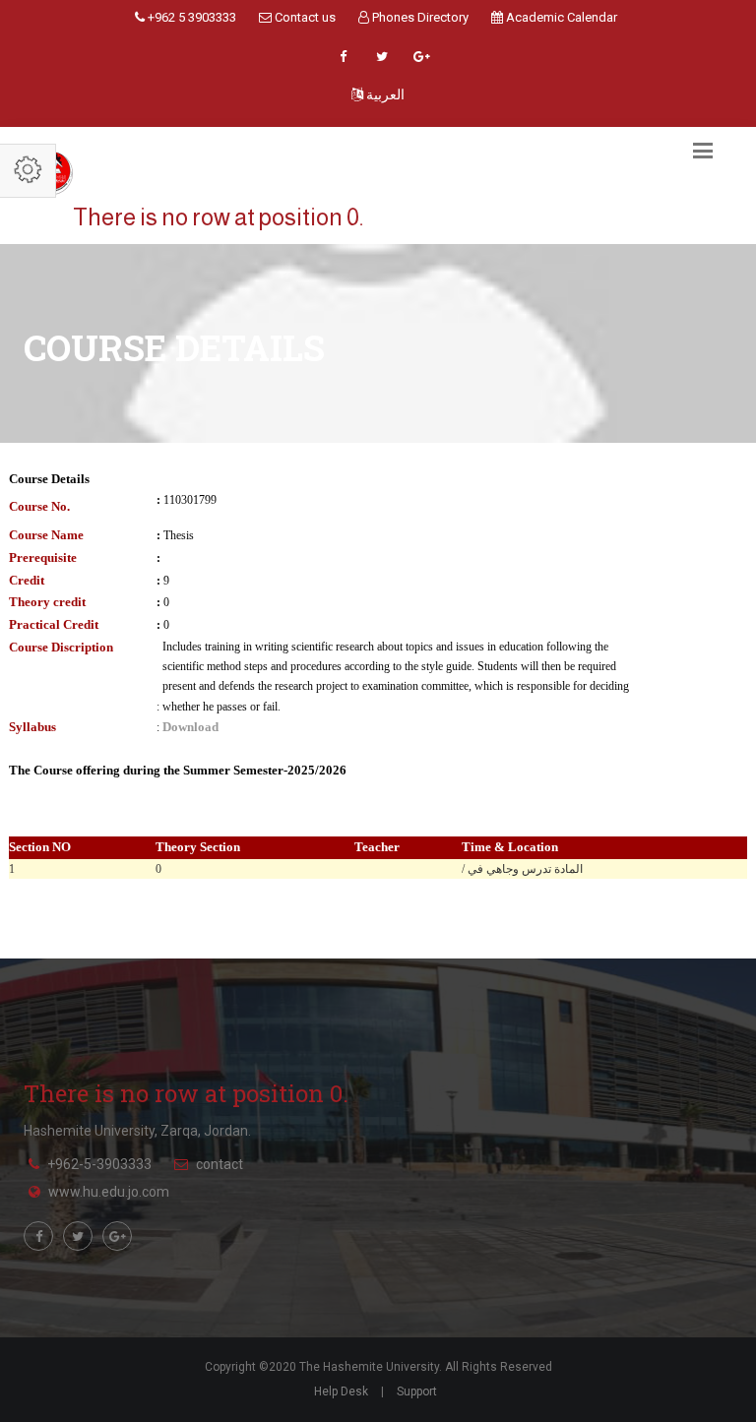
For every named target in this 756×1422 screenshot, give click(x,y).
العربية (384, 94)
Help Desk (341, 1391)
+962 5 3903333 (190, 17)
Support (417, 1391)
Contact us (304, 17)
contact (219, 1164)
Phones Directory (419, 17)
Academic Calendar (560, 17)
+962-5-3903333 (99, 1164)
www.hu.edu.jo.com (108, 1192)
